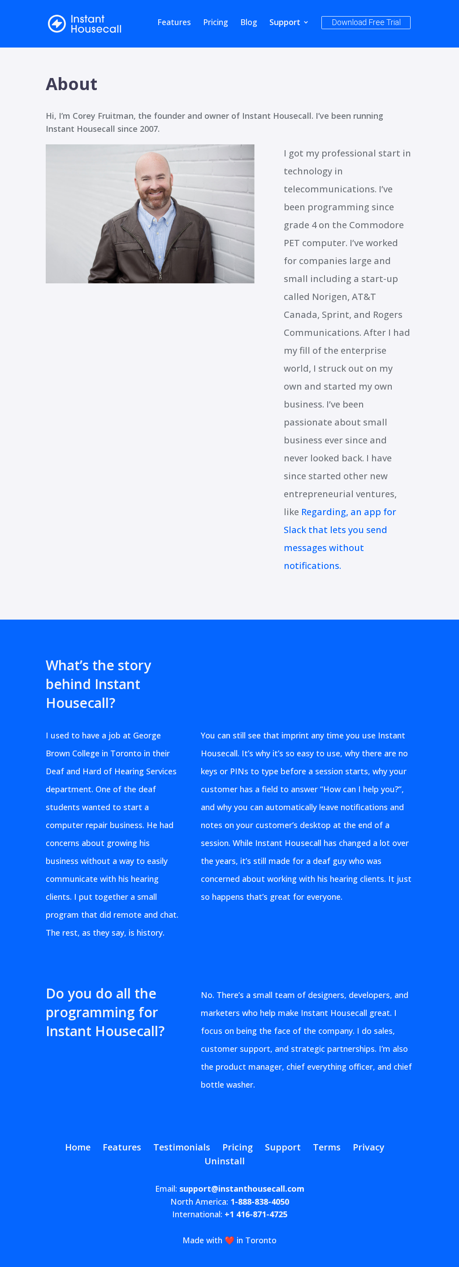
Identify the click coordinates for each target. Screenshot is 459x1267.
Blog (248, 23)
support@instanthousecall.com (241, 1188)
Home (78, 1147)
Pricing (215, 23)
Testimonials (181, 1147)
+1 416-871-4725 (256, 1214)
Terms (327, 1147)
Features (174, 23)
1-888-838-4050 (259, 1201)
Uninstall (224, 1161)
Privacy (369, 1147)
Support (284, 23)
